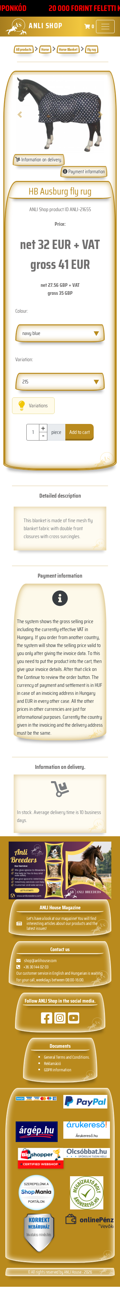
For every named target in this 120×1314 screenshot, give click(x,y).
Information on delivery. (41, 159)
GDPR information (57, 1069)
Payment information (86, 171)
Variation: (24, 359)
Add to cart (79, 432)
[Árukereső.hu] (86, 1126)
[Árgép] (36, 1131)
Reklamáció (52, 1063)
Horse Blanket (68, 49)
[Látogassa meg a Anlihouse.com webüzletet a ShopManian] (36, 1192)
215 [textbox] (25, 381)
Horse (45, 49)
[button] (20, 114)
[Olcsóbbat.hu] (86, 1153)
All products (23, 49)
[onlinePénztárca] (86, 1221)
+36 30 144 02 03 (35, 966)
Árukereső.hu (87, 1136)
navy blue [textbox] (31, 333)
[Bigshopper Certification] (41, 1159)
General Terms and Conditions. (67, 1057)
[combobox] (60, 333)
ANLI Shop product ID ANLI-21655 (60, 209)
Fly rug (91, 49)
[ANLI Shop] (39, 1233)
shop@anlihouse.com (40, 960)
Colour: (21, 311)
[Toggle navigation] (105, 26)
